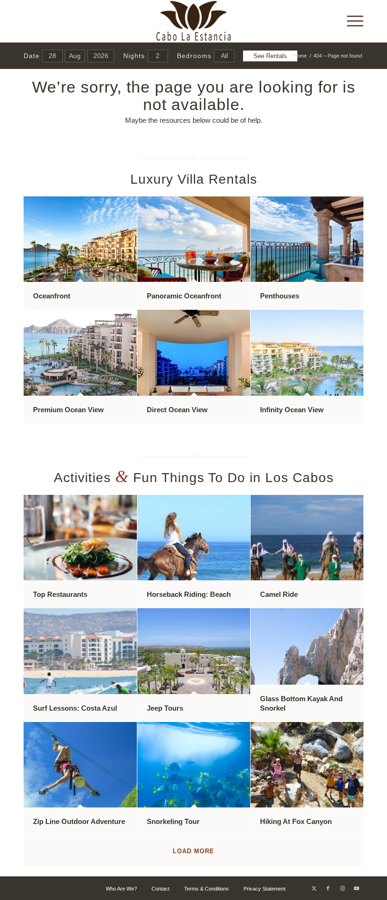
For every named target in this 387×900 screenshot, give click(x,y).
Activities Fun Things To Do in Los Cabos (194, 477)
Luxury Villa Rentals (193, 179)
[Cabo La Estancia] (194, 21)
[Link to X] (314, 888)
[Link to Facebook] (328, 888)
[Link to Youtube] (356, 888)
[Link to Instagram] (342, 888)
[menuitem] (350, 21)
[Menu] (350, 21)
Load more (193, 851)
